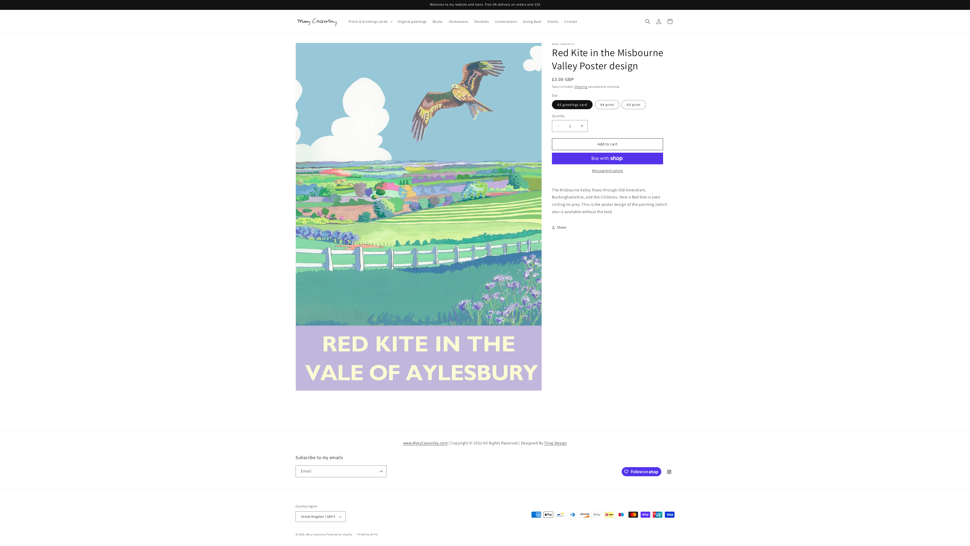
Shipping (580, 86)
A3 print (634, 104)
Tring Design (555, 443)
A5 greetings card (572, 104)
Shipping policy (367, 534)
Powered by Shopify (339, 534)
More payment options (607, 170)
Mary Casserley (316, 534)
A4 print (607, 104)
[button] (370, 21)
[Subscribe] (380, 471)
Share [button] (561, 227)
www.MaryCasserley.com (425, 443)
